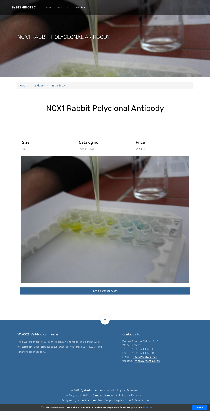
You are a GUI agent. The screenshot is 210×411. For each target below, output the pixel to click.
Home (49, 7)
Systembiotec (24, 7)
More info (148, 407)
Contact (80, 7)
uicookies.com (87, 400)
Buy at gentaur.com (105, 290)
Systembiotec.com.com (95, 390)
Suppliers (63, 7)
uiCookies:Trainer (101, 395)
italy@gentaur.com (145, 357)
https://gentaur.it (147, 360)
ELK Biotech (59, 85)
